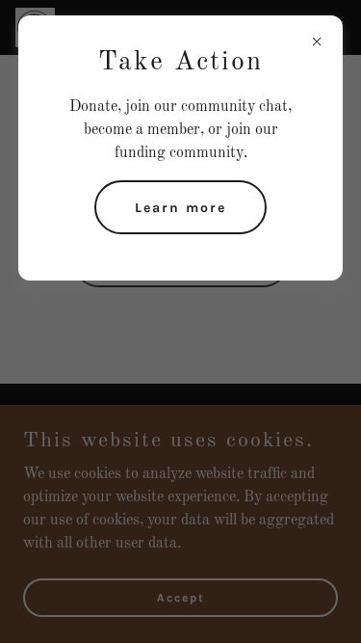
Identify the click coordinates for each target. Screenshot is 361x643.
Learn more (180, 208)
